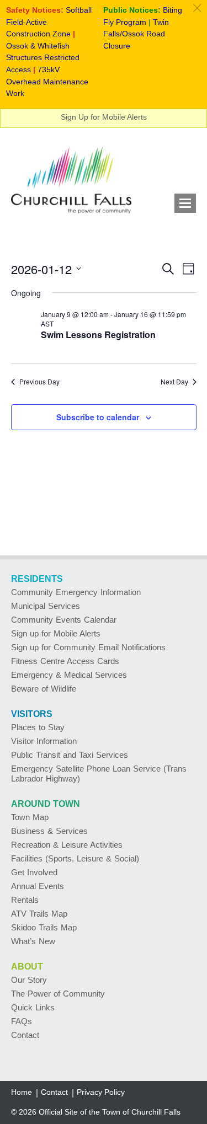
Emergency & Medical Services (69, 674)
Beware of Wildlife (43, 688)
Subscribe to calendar (97, 416)
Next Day (174, 381)
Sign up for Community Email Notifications (88, 647)
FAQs (21, 1021)
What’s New (33, 941)
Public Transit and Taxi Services (69, 754)
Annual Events (37, 886)
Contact (25, 1035)
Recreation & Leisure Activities (67, 844)
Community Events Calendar (63, 619)
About (27, 966)
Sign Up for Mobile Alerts (104, 117)
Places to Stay (38, 727)
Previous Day (39, 381)
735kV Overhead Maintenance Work (47, 81)
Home (21, 1092)
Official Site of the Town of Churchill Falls (110, 1111)
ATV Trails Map (39, 913)
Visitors (31, 714)
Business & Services (49, 831)
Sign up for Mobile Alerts (55, 633)
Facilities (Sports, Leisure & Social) (75, 858)
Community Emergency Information (76, 592)
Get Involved (34, 872)
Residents (37, 579)
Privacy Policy (101, 1092)
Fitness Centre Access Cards (65, 661)
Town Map (30, 817)
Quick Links (33, 1007)
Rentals (25, 899)
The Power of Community (58, 993)
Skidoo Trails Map (44, 927)
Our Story (29, 979)
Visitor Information (44, 741)
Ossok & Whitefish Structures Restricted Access (42, 57)
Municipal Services (45, 606)
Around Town (45, 804)
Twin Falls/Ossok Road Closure (136, 34)
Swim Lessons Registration (98, 334)
